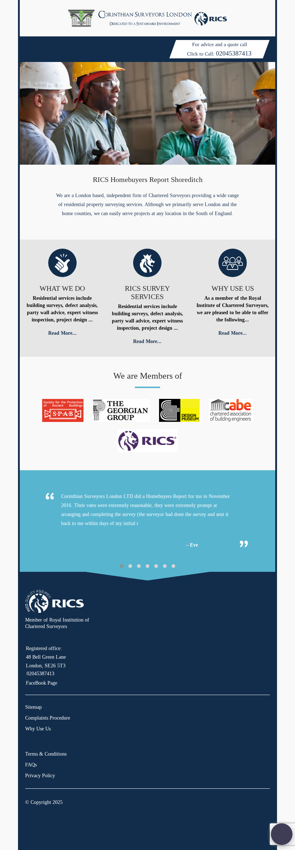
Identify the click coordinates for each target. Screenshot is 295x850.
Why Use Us (38, 728)
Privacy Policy (40, 775)
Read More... (62, 333)
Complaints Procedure (47, 718)
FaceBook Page (41, 683)
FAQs (31, 764)
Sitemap (33, 707)
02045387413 (233, 53)
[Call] (282, 834)
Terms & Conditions (46, 754)
